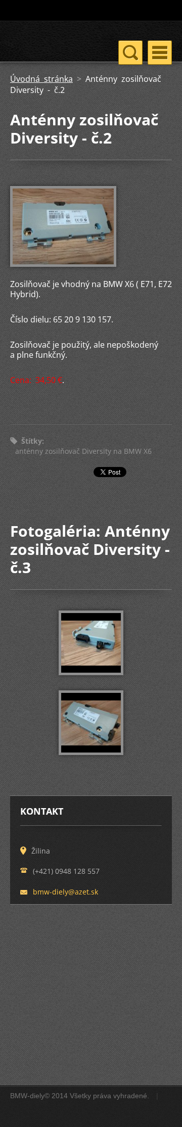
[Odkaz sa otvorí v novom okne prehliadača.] (63, 263)
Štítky (31, 441)
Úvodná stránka (41, 78)
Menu (160, 52)
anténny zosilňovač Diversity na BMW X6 (83, 451)
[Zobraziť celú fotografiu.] (91, 643)
